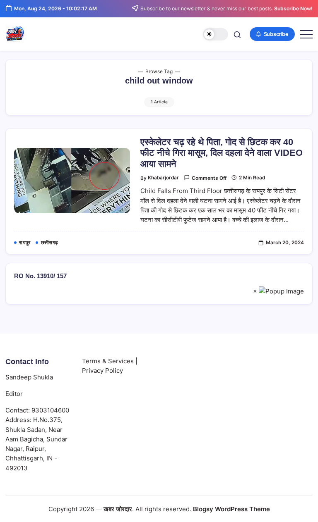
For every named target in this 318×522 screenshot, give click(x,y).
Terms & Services (108, 361)
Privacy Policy (102, 370)
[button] (215, 34)
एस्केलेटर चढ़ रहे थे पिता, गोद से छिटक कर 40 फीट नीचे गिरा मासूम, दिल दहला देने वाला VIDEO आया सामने (221, 153)
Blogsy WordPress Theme (231, 509)
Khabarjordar (163, 178)
